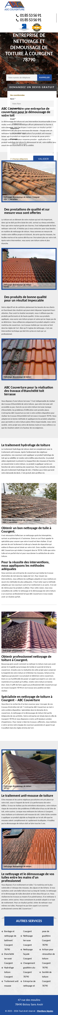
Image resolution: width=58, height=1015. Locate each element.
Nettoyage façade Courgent (28, 954)
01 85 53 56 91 (30, 15)
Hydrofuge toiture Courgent (9, 972)
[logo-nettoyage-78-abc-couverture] (14, 6)
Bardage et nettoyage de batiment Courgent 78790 (10, 940)
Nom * (12, 99)
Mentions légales (45, 1011)
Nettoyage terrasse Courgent (28, 940)
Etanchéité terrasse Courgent (9, 958)
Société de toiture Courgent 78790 (47, 979)
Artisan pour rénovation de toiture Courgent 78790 (48, 959)
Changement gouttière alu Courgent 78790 (29, 970)
